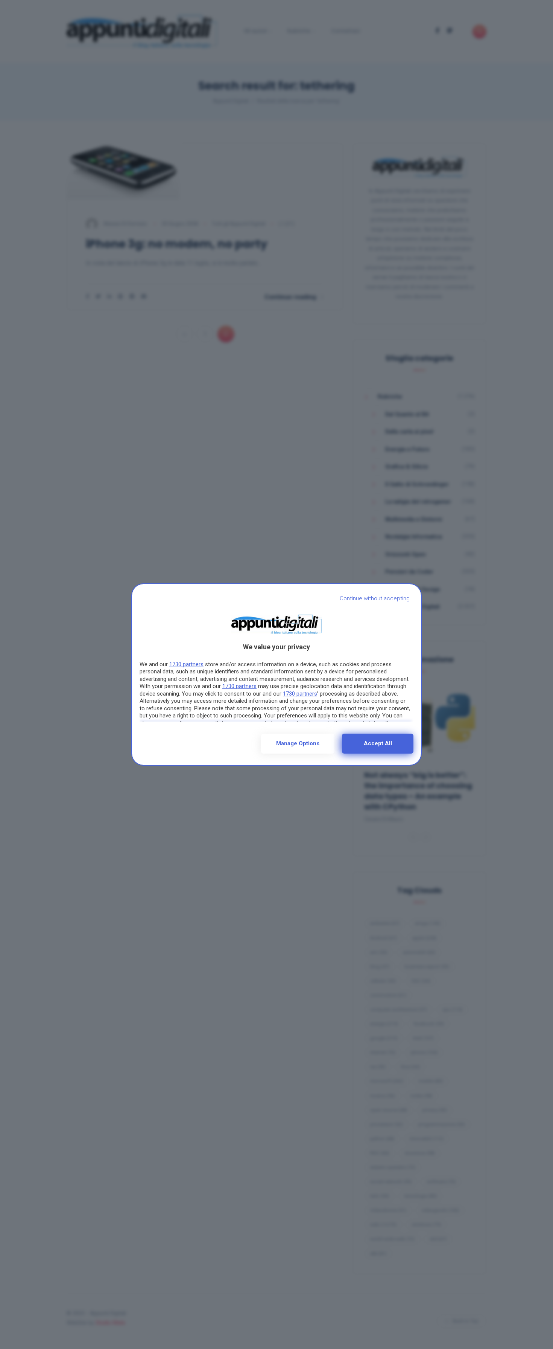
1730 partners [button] (186, 664)
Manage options (297, 743)
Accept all (378, 743)
